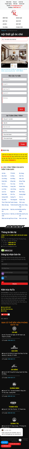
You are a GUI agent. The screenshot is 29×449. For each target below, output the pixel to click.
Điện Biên (4, 181)
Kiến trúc (5, 18)
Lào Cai (4, 191)
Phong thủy (19, 27)
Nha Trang (22, 191)
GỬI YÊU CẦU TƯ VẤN (14, 443)
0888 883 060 (11, 413)
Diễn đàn (8, 2)
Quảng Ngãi (22, 194)
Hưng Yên (13, 186)
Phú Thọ (12, 194)
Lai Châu (4, 189)
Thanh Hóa (22, 199)
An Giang (21, 173)
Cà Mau (12, 176)
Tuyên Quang (13, 202)
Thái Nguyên (13, 199)
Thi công (5, 27)
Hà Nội (3, 173)
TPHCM (12, 173)
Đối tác (15, 3)
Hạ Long (12, 184)
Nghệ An (12, 191)
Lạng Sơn (21, 189)
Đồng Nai (12, 181)
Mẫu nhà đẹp (5, 205)
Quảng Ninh (5, 197)
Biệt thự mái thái (14, 209)
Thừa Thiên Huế (6, 202)
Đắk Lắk (21, 178)
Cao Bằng (4, 178)
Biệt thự (5, 21)
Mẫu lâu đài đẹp (6, 218)
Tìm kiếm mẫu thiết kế (10, 39)
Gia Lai (3, 184)
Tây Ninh (4, 199)
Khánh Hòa (22, 186)
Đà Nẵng (12, 178)
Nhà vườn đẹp (23, 218)
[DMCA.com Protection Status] (7, 250)
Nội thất (18, 24)
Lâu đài (5, 24)
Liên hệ (21, 2)
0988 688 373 (17, 7)
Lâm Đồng (13, 189)
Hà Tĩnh (21, 184)
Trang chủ (3, 30)
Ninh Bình (4, 194)
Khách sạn (19, 18)
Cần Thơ (21, 176)
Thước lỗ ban (13, 218)
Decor (15, 2)
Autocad (21, 3)
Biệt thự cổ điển (14, 214)
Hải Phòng (4, 186)
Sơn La (21, 197)
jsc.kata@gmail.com (16, 5)
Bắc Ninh (4, 176)
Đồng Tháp (22, 181)
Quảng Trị (13, 197)
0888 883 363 (12, 244)
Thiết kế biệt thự (14, 205)
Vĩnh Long (22, 202)
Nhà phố (18, 21)
